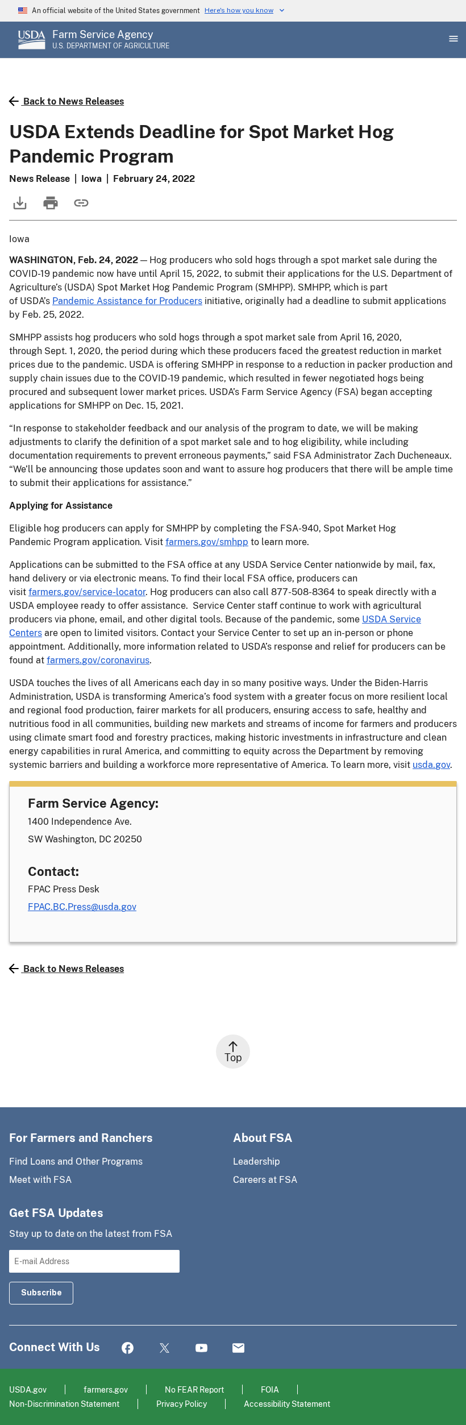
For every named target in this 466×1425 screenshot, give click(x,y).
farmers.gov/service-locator (86, 592)
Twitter (164, 1348)
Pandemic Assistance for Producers (127, 301)
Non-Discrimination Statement (64, 1404)
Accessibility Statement (287, 1404)
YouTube (201, 1348)
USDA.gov (28, 1389)
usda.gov (431, 764)
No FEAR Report (194, 1389)
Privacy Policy (181, 1404)
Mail (238, 1348)
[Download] (18, 208)
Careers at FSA (265, 1179)
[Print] (49, 208)
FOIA (270, 1389)
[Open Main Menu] (452, 39)
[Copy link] (80, 208)
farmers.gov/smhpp (206, 542)
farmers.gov (106, 1389)
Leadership (256, 1161)
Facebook (127, 1348)
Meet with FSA (40, 1179)
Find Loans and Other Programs (76, 1161)
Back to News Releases (73, 101)
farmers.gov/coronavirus (98, 660)
